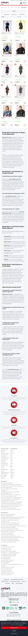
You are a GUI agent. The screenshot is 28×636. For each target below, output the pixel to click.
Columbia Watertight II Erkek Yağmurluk (7, 560)
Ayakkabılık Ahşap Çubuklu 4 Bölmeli (7, 515)
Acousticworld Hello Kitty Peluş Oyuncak (7, 546)
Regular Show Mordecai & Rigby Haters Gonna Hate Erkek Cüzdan (12, 530)
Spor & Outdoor (3, 462)
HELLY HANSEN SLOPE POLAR (5, 558)
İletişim (23, 581)
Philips (11, 454)
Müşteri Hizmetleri (17, 0)
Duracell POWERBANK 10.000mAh (6, 493)
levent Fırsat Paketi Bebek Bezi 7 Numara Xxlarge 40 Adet (10, 499)
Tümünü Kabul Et (14, 627)
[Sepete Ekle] (11, 40)
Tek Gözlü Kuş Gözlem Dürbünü (6, 570)
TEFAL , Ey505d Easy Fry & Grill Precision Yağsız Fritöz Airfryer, (11, 484)
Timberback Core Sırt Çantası (6, 548)
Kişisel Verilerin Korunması (17, 579)
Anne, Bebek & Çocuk (4, 459)
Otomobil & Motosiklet (4, 463)
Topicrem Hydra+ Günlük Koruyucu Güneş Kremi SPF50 (10, 491)
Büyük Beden (17, 7)
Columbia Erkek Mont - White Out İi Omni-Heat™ (9, 554)
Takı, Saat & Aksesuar (4, 473)
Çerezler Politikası (7, 625)
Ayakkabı (2, 478)
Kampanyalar (12, 0)
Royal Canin (12, 472)
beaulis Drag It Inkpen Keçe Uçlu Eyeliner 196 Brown (9, 528)
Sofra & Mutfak (3, 456)
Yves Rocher (12, 469)
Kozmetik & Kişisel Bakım (5, 457)
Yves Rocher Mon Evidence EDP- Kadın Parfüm (8, 496)
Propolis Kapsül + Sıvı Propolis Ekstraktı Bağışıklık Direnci (10, 552)
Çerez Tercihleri (19, 583)
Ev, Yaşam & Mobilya (4, 454)
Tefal (11, 456)
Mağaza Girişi (25, 0)
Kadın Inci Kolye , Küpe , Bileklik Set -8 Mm (8, 534)
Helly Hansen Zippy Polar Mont (6, 557)
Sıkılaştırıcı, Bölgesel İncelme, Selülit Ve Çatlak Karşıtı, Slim (11, 536)
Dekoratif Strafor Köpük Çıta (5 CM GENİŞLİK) (8, 527)
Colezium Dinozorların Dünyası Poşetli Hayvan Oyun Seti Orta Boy (11, 564)
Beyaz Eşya (2, 470)
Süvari (11, 460)
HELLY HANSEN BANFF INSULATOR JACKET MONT (8, 555)
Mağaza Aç (21, 0)
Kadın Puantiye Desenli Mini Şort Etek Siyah (8, 531)
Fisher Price (12, 475)
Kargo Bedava (14, 14)
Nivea (11, 466)
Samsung (12, 451)
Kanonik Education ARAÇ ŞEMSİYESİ (6, 483)
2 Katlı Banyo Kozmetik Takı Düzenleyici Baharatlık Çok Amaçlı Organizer (13, 517)
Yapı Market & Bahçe (4, 469)
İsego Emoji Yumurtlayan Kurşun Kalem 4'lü (8, 514)
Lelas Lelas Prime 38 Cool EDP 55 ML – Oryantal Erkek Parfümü (11, 497)
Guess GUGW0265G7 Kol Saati (6, 549)
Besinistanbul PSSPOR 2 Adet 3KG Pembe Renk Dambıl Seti (11, 518)
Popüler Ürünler (6, 14)
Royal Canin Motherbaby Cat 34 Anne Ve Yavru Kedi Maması (11, 509)
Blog (13, 583)
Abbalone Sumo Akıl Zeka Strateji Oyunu (7, 567)
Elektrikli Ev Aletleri (4, 475)
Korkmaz (11, 457)
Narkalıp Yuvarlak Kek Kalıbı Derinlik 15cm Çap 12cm (9, 539)
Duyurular (7, 583)
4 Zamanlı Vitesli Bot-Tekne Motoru (7, 568)
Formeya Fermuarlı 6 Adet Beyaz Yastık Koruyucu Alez (10, 520)
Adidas (11, 463)
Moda (8, 7)
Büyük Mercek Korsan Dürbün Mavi (6, 571)
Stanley (11, 476)
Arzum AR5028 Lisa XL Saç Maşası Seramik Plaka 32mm (10, 540)
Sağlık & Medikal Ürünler (5, 472)
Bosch (11, 453)
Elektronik (2, 451)
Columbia (12, 473)
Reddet (14, 630)
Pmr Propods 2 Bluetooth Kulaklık (6, 487)
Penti (11, 459)
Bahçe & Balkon (3, 476)
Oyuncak (2, 466)
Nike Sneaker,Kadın (4, 490)
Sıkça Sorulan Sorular (15, 581)
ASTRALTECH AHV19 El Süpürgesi (6, 561)
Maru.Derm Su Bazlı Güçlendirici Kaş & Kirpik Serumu (10, 524)
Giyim (12, 7)
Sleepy (11, 470)
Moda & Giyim (3, 450)
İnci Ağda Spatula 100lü (5, 521)
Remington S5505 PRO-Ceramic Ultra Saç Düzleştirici (10, 506)
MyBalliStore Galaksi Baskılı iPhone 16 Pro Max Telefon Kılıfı (10, 494)
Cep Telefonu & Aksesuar (5, 453)
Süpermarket (3, 460)
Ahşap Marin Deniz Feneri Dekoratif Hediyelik (8, 551)
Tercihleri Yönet (14, 633)
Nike (11, 462)
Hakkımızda (6, 579)
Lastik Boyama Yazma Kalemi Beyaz (7, 533)
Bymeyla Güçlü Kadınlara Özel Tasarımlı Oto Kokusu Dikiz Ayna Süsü (12, 537)
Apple (11, 450)
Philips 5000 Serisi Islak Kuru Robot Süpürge (8, 507)
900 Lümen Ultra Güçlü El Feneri (6, 574)
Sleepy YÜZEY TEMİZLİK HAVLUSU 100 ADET (7, 500)
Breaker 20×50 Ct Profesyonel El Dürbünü (7, 573)
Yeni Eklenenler (21, 14)
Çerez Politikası (4, 581)
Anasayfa (4, 7)
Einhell (11, 478)
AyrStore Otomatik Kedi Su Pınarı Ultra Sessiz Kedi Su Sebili (11, 503)
